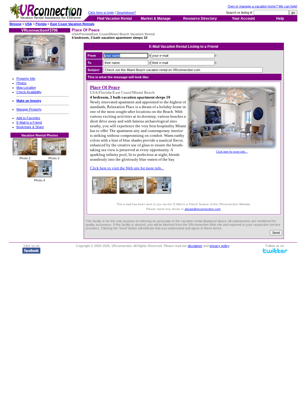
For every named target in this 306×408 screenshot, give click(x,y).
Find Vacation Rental (114, 18)
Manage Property (29, 109)
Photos (21, 83)
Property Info (25, 78)
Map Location (26, 87)
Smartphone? (126, 12)
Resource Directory (200, 18)
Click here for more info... (232, 151)
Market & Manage (156, 18)
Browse (16, 24)
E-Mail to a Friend (29, 122)
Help (280, 18)
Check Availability (29, 92)
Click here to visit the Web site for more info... (127, 168)
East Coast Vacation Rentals (72, 24)
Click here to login (101, 12)
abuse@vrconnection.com (203, 209)
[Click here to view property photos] (39, 70)
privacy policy (219, 246)
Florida (41, 24)
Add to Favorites (28, 118)
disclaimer (195, 246)
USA (28, 24)
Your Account (243, 18)
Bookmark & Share (30, 127)
